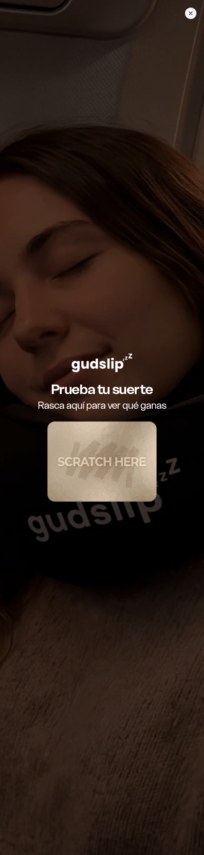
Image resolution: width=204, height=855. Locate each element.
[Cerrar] (190, 13)
